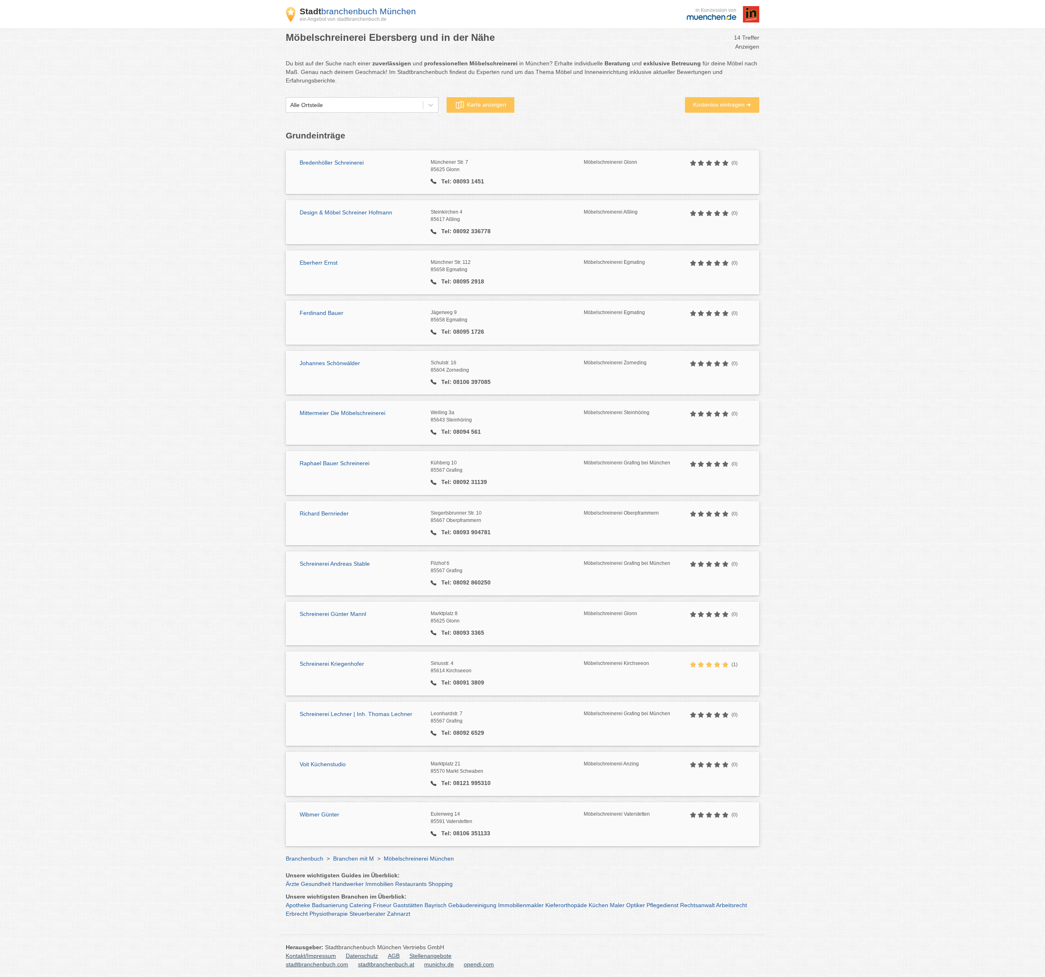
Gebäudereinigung (472, 905)
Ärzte (292, 884)
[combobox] (290, 105)
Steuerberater (367, 913)
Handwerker (348, 884)
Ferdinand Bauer (321, 313)
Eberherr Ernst (319, 262)
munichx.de (439, 964)
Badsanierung (330, 905)
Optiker (635, 905)
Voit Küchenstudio (323, 764)
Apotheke (298, 905)
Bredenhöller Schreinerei (332, 162)
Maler (617, 905)
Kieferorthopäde (566, 905)
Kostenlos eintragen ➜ (722, 104)
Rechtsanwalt (697, 905)
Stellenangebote (430, 955)
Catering (360, 905)
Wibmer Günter (319, 814)
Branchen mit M (353, 858)
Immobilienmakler (521, 905)
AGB (394, 955)
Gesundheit (316, 884)
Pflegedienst (662, 905)
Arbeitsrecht (731, 905)
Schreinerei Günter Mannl (333, 614)
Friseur (382, 905)
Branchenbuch (304, 858)
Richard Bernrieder (324, 513)
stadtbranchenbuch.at (386, 964)
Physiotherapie (328, 913)
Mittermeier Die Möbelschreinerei (342, 413)
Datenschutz (362, 955)
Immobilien (379, 884)
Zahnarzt (398, 913)
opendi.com (479, 964)
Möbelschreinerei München (419, 858)
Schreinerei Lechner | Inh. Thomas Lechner (356, 714)
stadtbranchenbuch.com (317, 964)
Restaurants (411, 884)
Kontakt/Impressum (311, 955)
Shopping (440, 884)
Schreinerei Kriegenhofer (332, 663)
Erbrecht (297, 913)
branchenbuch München (358, 11)
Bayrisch (436, 905)
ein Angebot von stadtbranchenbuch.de (343, 19)
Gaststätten (408, 905)
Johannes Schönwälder (330, 363)
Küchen (598, 905)
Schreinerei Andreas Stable (335, 563)
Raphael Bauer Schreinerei (334, 463)
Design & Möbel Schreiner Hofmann (346, 212)
